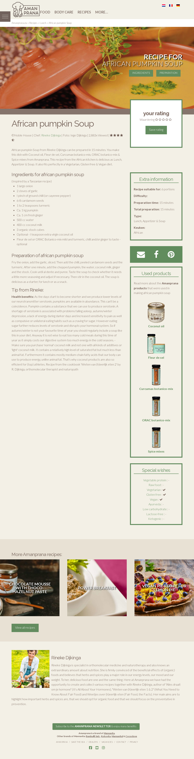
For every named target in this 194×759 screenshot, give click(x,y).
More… (101, 12)
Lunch (43, 22)
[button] (5, 16)
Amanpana (62, 742)
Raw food (155, 485)
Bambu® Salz (93, 736)
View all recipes (25, 627)
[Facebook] (90, 748)
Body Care (64, 12)
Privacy (134, 742)
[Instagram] (103, 748)
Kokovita (106, 736)
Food (45, 12)
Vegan (154, 499)
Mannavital (117, 736)
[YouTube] (97, 748)
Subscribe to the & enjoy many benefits (96, 726)
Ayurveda (155, 504)
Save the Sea (78, 742)
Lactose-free (154, 514)
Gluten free (153, 494)
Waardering (147, 119)
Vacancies (107, 742)
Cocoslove (131, 736)
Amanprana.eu (19, 22)
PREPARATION (168, 72)
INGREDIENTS (141, 72)
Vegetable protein (154, 480)
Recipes (84, 12)
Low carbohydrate (155, 509)
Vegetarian (154, 489)
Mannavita (109, 733)
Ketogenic (154, 518)
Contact (121, 742)
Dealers (93, 742)
